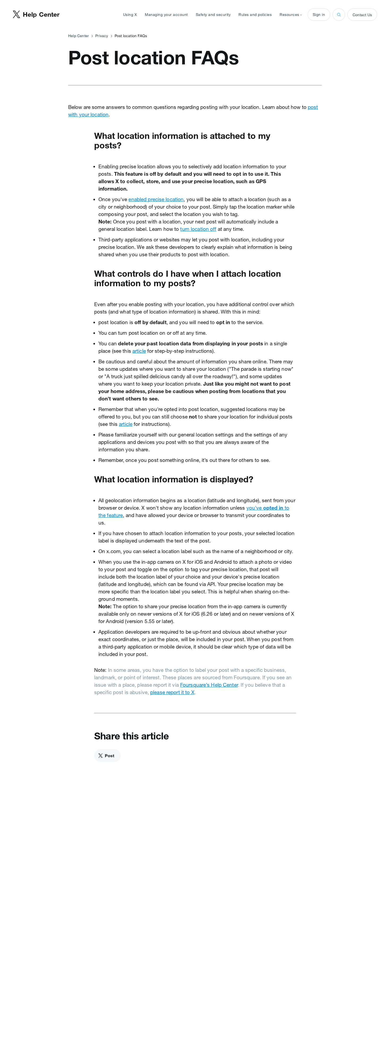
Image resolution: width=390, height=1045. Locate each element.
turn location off (198, 229)
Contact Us (362, 14)
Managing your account (166, 14)
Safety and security (213, 14)
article (139, 351)
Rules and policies (255, 14)
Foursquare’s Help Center (209, 685)
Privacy (101, 35)
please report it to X (172, 692)
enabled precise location (156, 199)
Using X (130, 14)
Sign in (319, 14)
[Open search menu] (338, 14)
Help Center (78, 35)
